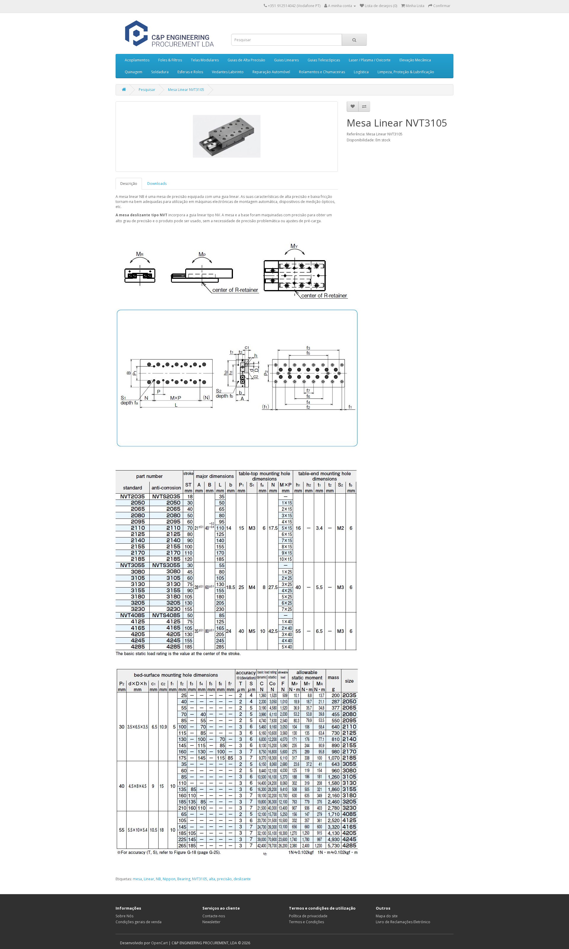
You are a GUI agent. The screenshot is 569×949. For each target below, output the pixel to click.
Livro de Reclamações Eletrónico (403, 921)
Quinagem (133, 71)
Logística (361, 71)
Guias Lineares (286, 60)
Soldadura (160, 71)
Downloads (157, 183)
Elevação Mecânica (415, 60)
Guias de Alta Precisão (246, 60)
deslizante (242, 878)
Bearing (183, 878)
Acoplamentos (137, 60)
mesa (137, 878)
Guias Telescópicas (324, 60)
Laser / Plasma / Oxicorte (370, 60)
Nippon (169, 878)
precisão (224, 878)
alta (212, 878)
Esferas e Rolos (190, 71)
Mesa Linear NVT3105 (186, 89)
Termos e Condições (306, 921)
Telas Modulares (205, 60)
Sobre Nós (124, 915)
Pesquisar (147, 89)
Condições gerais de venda (139, 921)
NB (158, 878)
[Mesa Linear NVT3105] (227, 136)
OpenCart (159, 942)
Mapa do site (387, 915)
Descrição (128, 183)
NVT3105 (199, 878)
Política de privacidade (308, 915)
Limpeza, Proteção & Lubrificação (406, 71)
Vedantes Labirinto (228, 71)
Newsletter (211, 921)
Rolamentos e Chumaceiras (322, 71)
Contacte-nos (213, 915)
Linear (149, 878)
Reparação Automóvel (271, 71)
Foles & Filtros (170, 60)
